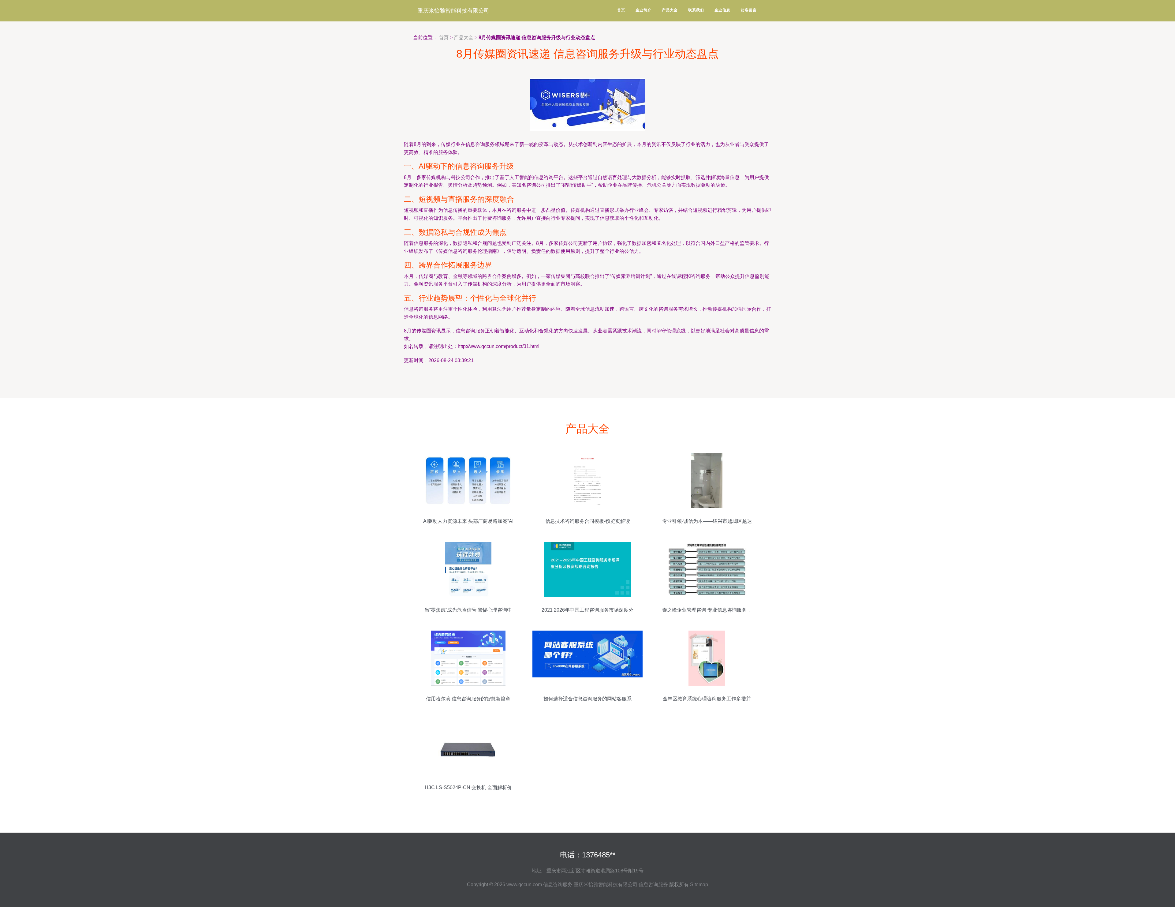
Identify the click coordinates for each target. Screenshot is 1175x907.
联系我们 (696, 10)
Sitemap (699, 884)
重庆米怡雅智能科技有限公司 (453, 11)
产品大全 (670, 10)
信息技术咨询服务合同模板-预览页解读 (587, 521)
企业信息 (722, 10)
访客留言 (749, 10)
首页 (621, 10)
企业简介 (643, 10)
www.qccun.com (524, 884)
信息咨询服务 (558, 884)
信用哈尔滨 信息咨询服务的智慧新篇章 (468, 698)
